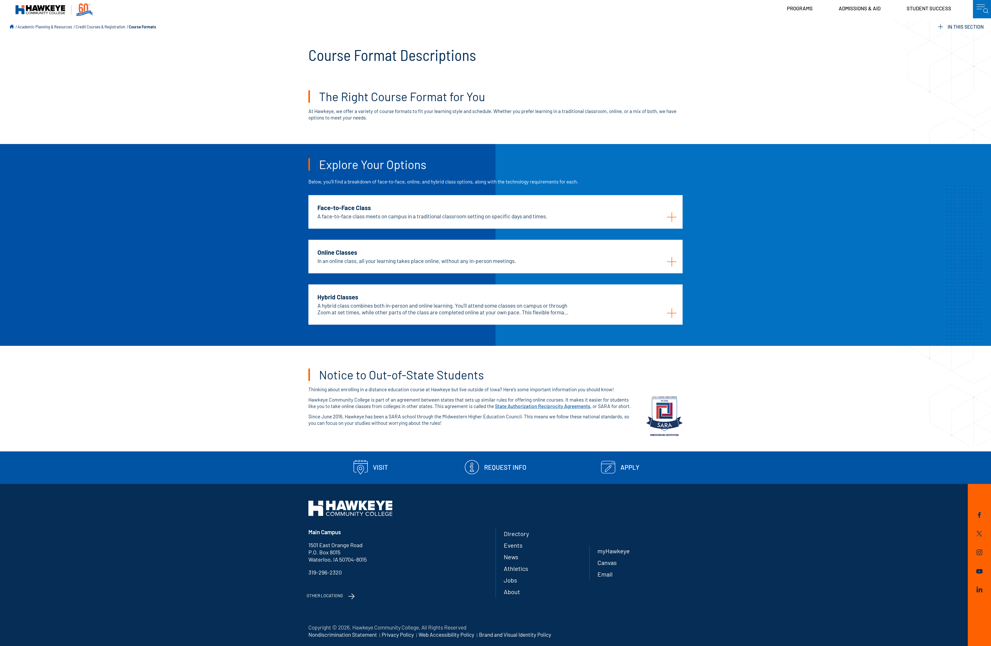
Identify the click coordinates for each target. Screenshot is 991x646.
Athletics (516, 568)
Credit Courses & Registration (100, 26)
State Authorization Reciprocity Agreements (542, 406)
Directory (516, 533)
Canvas (607, 562)
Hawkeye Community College (54, 9)
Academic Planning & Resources (45, 26)
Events (513, 545)
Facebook (979, 516)
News (511, 557)
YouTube (979, 572)
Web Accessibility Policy (446, 634)
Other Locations (325, 595)
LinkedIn (979, 590)
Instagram (979, 553)
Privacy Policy (398, 634)
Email (605, 574)
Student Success (929, 8)
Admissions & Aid (860, 8)
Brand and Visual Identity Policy (515, 634)
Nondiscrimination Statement (342, 634)
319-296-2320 (325, 572)
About (512, 591)
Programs (800, 8)
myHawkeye (613, 551)
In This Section (966, 27)
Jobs (510, 580)
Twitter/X (979, 534)
